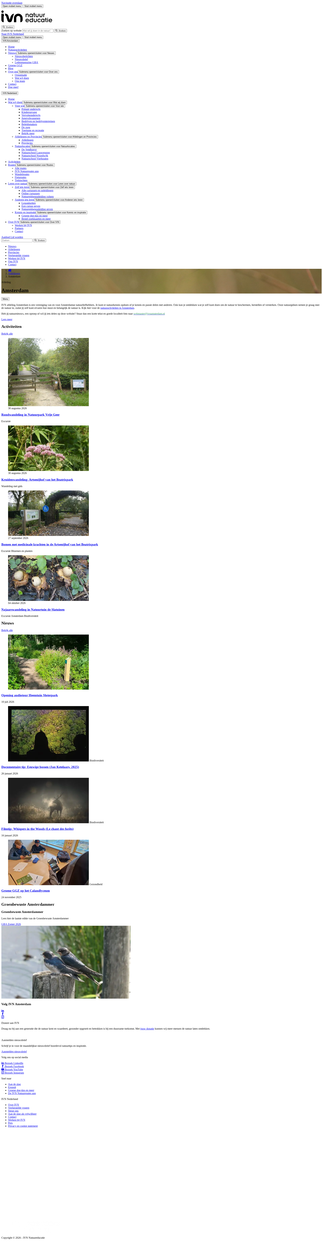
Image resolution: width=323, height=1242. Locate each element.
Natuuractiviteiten (17, 49)
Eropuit (12, 1087)
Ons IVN (13, 261)
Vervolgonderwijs (31, 115)
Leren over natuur (17, 183)
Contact (12, 84)
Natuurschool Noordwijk (35, 155)
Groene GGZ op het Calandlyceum (25, 890)
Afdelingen (27, 140)
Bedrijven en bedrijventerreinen (38, 121)
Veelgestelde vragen (18, 255)
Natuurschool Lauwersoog (36, 152)
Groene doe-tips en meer (35, 215)
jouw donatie (147, 1028)
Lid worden (17, 237)
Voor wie (20, 105)
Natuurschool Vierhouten (35, 158)
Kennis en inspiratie (25, 212)
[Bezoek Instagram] (2, 1017)
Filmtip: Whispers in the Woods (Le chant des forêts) (37, 829)
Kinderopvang (29, 112)
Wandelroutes (22, 174)
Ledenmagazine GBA (26, 62)
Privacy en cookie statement (23, 1126)
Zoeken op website (11, 30)
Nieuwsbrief (21, 59)
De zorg (26, 127)
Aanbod (6, 237)
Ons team (20, 81)
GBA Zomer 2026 (11, 924)
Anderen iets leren (24, 199)
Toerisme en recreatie (33, 130)
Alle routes (20, 168)
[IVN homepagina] (28, 23)
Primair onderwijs (31, 109)
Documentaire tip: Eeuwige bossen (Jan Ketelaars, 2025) (40, 767)
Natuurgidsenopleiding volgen (38, 196)
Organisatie (21, 75)
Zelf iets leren (22, 187)
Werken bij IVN (23, 225)
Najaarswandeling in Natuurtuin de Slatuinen (33, 609)
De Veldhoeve (29, 149)
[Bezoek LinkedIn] (2, 1010)
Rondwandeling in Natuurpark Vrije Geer (30, 414)
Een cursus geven (31, 206)
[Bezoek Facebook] (2, 1014)
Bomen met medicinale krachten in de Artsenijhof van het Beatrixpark (49, 544)
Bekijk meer (28, 133)
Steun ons (13, 1110)
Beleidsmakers (29, 124)
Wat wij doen (22, 78)
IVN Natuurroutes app (27, 171)
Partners (19, 228)
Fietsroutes (20, 177)
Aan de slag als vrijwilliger (22, 1113)
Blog (10, 68)
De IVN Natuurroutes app (22, 1093)
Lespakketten (29, 203)
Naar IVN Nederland (12, 33)
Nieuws (12, 53)
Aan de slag (14, 1084)
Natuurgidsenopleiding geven (37, 209)
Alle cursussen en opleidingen (37, 190)
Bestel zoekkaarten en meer (36, 218)
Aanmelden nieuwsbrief (14, 1051)
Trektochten (21, 180)
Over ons (13, 71)
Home (11, 46)
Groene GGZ (15, 65)
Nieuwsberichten (24, 56)
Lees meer (6, 319)
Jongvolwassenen (31, 118)
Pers (10, 1122)
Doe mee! (13, 87)
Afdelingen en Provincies (28, 136)
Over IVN (13, 221)
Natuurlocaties (22, 146)
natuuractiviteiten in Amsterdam (117, 308)
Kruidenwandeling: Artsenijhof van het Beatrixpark (37, 479)
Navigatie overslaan (11, 2)
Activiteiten (14, 161)
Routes (11, 164)
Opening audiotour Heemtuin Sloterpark (29, 695)
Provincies (27, 143)
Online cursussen (31, 193)
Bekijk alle (7, 333)
